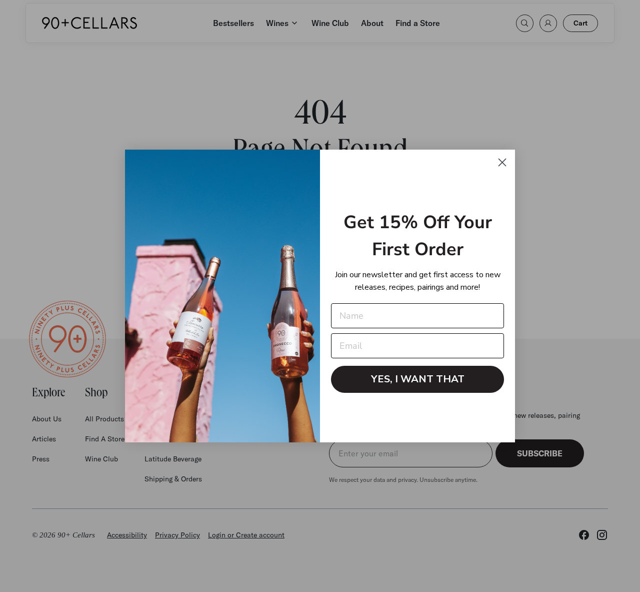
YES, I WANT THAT (417, 379)
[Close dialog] (502, 162)
